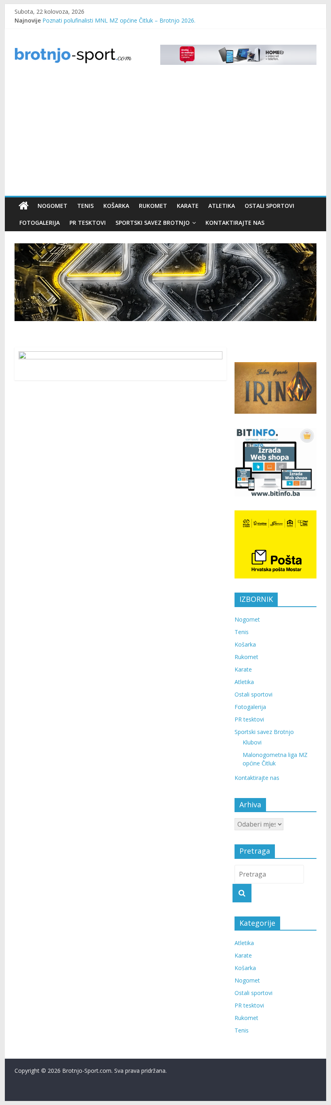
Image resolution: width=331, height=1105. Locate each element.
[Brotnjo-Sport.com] (24, 205)
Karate (188, 205)
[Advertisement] (165, 135)
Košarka (116, 205)
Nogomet (52, 205)
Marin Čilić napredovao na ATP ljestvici (92, 17)
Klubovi (252, 742)
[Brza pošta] (165, 282)
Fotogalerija (39, 222)
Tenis (85, 205)
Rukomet (153, 205)
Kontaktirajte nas (234, 222)
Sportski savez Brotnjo (152, 222)
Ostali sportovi (269, 205)
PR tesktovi (87, 222)
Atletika (221, 205)
